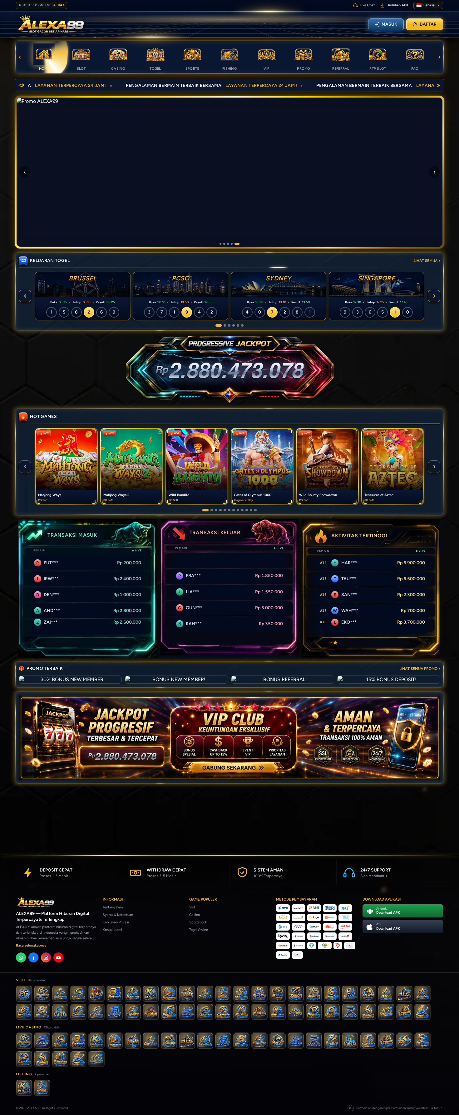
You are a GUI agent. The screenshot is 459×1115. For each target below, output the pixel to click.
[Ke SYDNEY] (229, 325)
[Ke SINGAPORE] (233, 325)
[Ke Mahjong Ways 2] (210, 510)
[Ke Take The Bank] (255, 510)
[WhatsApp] (21, 958)
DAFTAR (428, 24)
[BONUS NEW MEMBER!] (176, 680)
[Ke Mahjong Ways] (203, 510)
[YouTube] (58, 958)
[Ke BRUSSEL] (216, 325)
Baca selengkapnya (31, 946)
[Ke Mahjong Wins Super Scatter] (233, 510)
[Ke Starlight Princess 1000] (242, 510)
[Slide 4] (235, 244)
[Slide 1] (222, 244)
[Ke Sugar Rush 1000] (246, 510)
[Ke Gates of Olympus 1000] (220, 510)
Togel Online (198, 930)
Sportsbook (198, 922)
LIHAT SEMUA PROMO (419, 668)
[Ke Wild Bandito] (216, 510)
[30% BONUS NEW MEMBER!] (70, 680)
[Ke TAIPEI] (242, 325)
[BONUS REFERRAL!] (282, 680)
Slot (192, 907)
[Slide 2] (227, 244)
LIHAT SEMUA (427, 261)
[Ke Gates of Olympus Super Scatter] (238, 510)
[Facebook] (33, 958)
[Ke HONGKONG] (238, 325)
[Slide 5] (238, 244)
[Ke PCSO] (223, 325)
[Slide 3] (231, 244)
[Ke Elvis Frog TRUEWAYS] (251, 510)
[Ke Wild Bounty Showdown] (225, 510)
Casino (194, 915)
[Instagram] (46, 958)
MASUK (389, 24)
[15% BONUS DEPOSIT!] (388, 680)
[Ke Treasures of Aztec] (229, 510)
